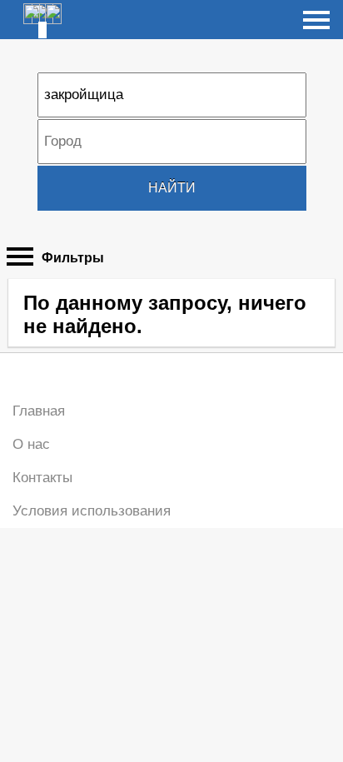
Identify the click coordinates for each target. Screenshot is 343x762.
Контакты (42, 478)
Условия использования (91, 511)
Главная (38, 411)
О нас (31, 444)
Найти (172, 188)
